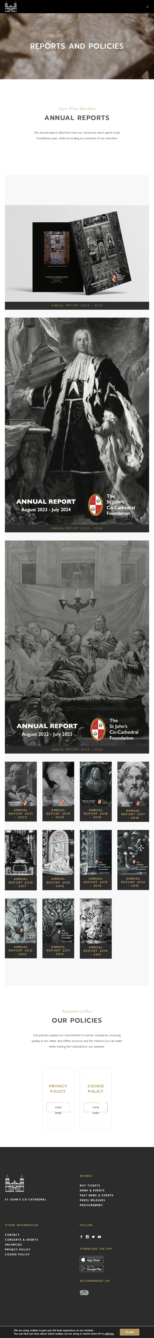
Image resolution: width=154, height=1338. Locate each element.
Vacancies (13, 1244)
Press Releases (92, 1200)
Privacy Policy (18, 1249)
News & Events (92, 1190)
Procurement (91, 1205)
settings (109, 1334)
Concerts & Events (21, 1240)
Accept (129, 1332)
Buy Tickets (90, 1185)
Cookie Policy (17, 1254)
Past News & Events (97, 1195)
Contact (12, 1235)
